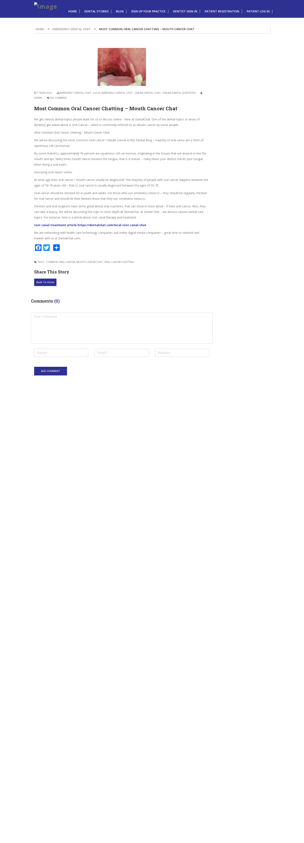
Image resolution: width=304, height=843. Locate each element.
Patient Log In (258, 11)
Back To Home (45, 282)
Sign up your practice (148, 11)
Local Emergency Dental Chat (113, 93)
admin (38, 98)
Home (72, 11)
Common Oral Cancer (60, 262)
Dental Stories (96, 11)
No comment (58, 98)
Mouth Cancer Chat (89, 262)
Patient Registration (222, 11)
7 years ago (44, 93)
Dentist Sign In (185, 11)
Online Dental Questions (179, 93)
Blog (120, 11)
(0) (57, 301)
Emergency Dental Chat (72, 29)
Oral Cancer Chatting (119, 262)
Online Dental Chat (148, 93)
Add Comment (50, 371)
